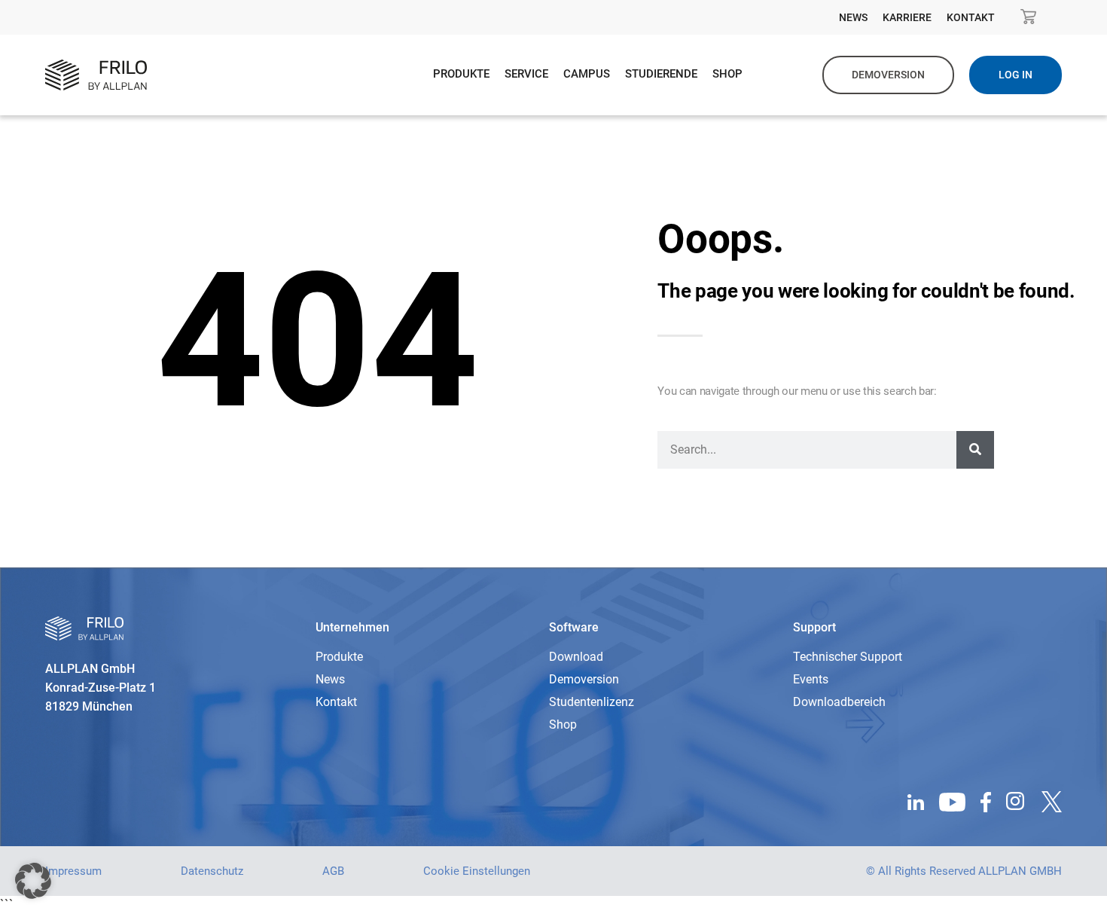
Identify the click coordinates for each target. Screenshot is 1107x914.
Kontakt (971, 17)
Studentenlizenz (591, 702)
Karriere (907, 17)
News (853, 17)
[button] (33, 881)
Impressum (73, 871)
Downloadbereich (839, 702)
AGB (333, 871)
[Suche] (975, 450)
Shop (727, 74)
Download (576, 657)
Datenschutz (212, 871)
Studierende (661, 74)
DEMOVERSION (888, 75)
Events (810, 679)
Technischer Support (847, 657)
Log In (1015, 75)
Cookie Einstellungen (476, 871)
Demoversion (584, 679)
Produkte (461, 74)
